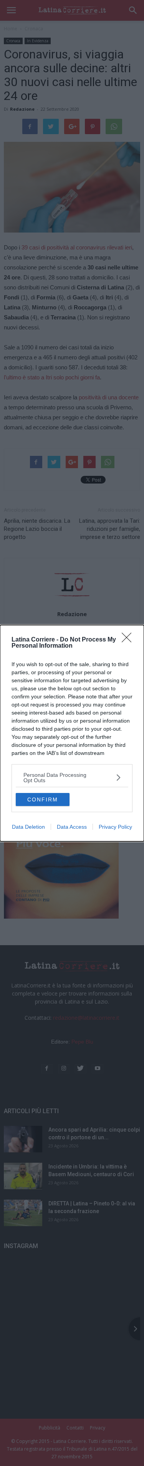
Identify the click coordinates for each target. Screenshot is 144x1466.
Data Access (72, 827)
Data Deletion (28, 827)
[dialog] (72, 733)
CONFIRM (42, 799)
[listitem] (72, 777)
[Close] (129, 640)
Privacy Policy (115, 827)
